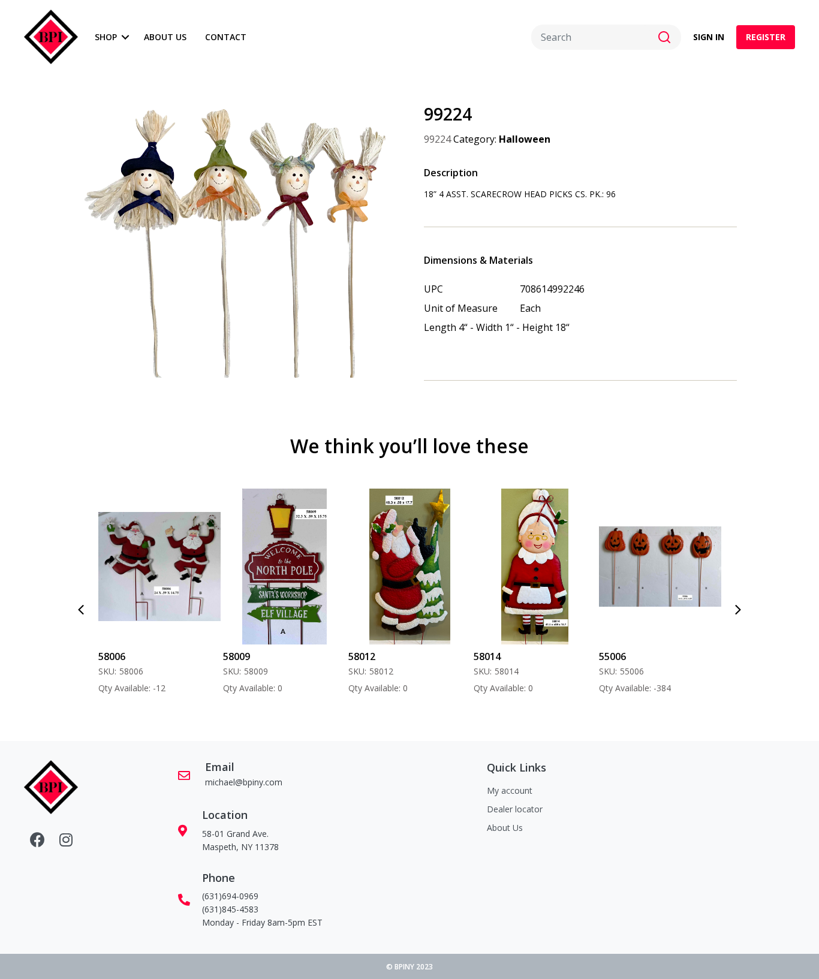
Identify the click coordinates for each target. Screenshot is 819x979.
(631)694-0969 (230, 896)
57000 (629, 656)
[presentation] (81, 609)
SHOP (106, 37)
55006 (504, 656)
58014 (379, 656)
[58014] (427, 566)
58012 (253, 656)
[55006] (552, 566)
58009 (128, 656)
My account (509, 790)
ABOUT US (165, 37)
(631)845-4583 (230, 909)
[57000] (677, 566)
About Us (505, 827)
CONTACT (225, 37)
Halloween (524, 139)
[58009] (176, 566)
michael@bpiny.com (243, 782)
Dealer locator (515, 809)
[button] (125, 37)
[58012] (301, 566)
